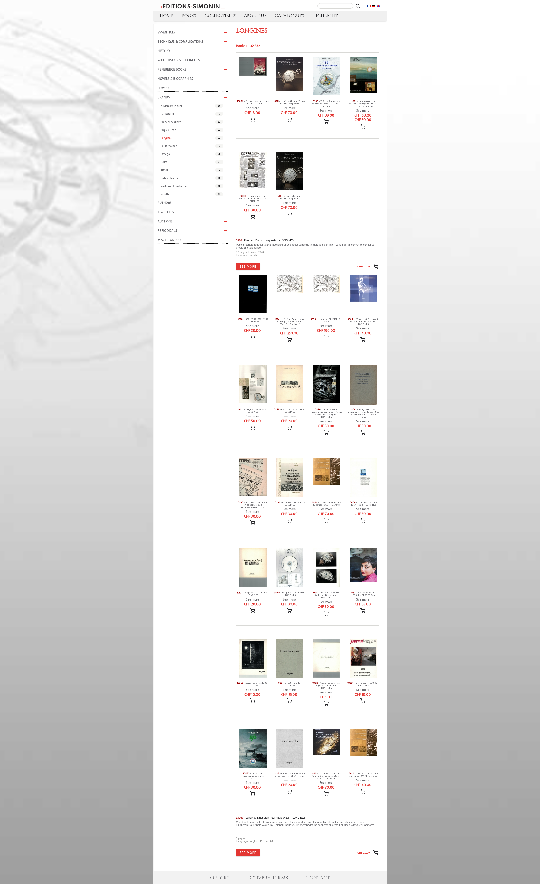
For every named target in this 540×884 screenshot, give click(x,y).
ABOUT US (255, 16)
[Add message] (252, 119)
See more (252, 108)
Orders (220, 878)
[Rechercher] (358, 6)
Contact (318, 878)
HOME (166, 16)
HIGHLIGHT (325, 16)
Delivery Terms (267, 878)
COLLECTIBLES (220, 16)
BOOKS (189, 16)
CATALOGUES (289, 16)
